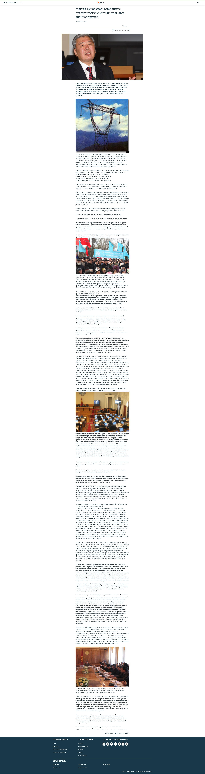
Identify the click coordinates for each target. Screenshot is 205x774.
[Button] (125, 26)
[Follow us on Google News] (123, 744)
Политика (81, 749)
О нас (54, 743)
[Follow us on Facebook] (111, 744)
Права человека (82, 755)
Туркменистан (82, 767)
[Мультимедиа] (198, 3)
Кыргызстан (56, 767)
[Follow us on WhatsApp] (119, 744)
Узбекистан (106, 764)
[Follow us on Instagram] (107, 744)
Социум (80, 752)
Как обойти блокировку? (60, 749)
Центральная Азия (83, 746)
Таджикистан (82, 764)
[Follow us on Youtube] (104, 744)
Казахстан (56, 764)
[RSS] (126, 744)
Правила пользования (59, 752)
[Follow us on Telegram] (115, 744)
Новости (80, 743)
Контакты (56, 746)
